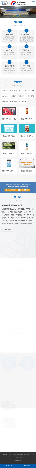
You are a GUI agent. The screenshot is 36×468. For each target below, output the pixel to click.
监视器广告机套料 (31, 96)
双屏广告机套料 (31, 91)
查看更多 (18, 402)
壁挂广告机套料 (13, 91)
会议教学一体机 (22, 96)
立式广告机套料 (4, 91)
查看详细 (7, 229)
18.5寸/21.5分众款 (5, 96)
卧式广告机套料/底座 (22, 91)
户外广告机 (13, 101)
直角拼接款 (4, 101)
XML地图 (18, 460)
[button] (18, 16)
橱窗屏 (14, 96)
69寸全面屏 (22, 101)
